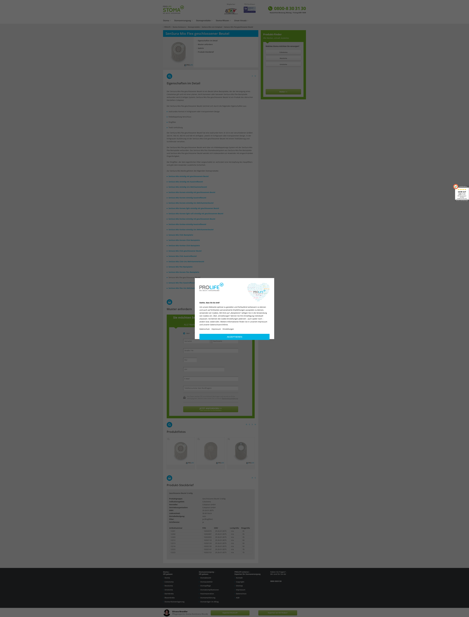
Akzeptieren (234, 337)
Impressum (216, 329)
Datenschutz (204, 329)
